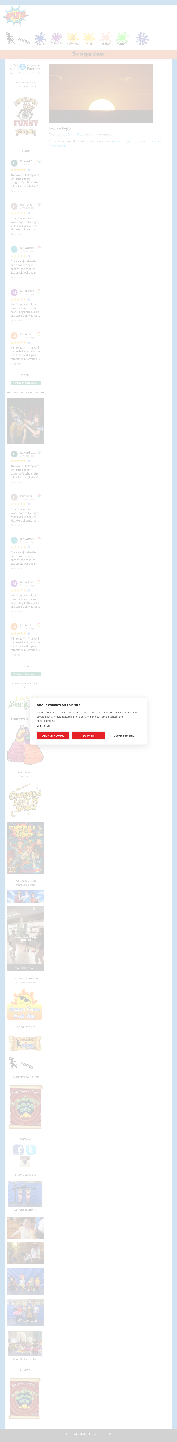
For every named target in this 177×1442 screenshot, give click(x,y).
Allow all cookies (53, 735)
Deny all (88, 735)
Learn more (43, 725)
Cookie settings (124, 735)
